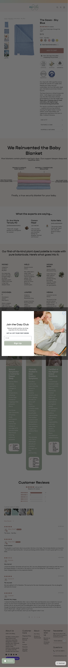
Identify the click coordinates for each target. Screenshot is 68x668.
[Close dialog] (64, 313)
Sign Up (18, 343)
